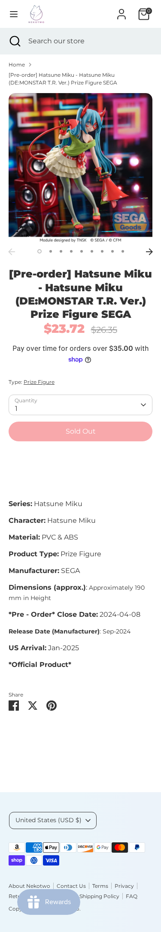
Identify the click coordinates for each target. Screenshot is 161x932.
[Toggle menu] (13, 14)
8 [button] (112, 251)
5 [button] (81, 251)
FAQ (131, 896)
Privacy (124, 886)
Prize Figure (39, 382)
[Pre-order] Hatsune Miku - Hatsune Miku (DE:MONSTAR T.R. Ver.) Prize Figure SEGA (63, 79)
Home (17, 64)
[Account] (121, 10)
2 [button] (50, 251)
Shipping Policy (99, 896)
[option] (80, 168)
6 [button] (92, 251)
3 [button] (61, 251)
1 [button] (39, 251)
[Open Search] (14, 41)
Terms (100, 886)
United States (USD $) (48, 820)
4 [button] (71, 251)
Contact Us (71, 886)
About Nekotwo (29, 886)
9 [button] (123, 251)
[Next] (149, 251)
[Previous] (11, 251)
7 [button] (102, 251)
